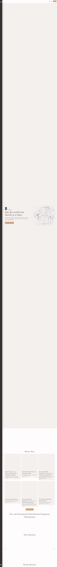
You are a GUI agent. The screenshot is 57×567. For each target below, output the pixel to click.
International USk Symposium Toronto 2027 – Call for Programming (29, 500)
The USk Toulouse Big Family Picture (45, 500)
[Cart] (51, 1)
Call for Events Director (11, 499)
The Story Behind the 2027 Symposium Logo (29, 472)
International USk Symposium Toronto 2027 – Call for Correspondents (46, 473)
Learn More (6, 478)
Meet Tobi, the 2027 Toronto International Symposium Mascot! (11, 473)
